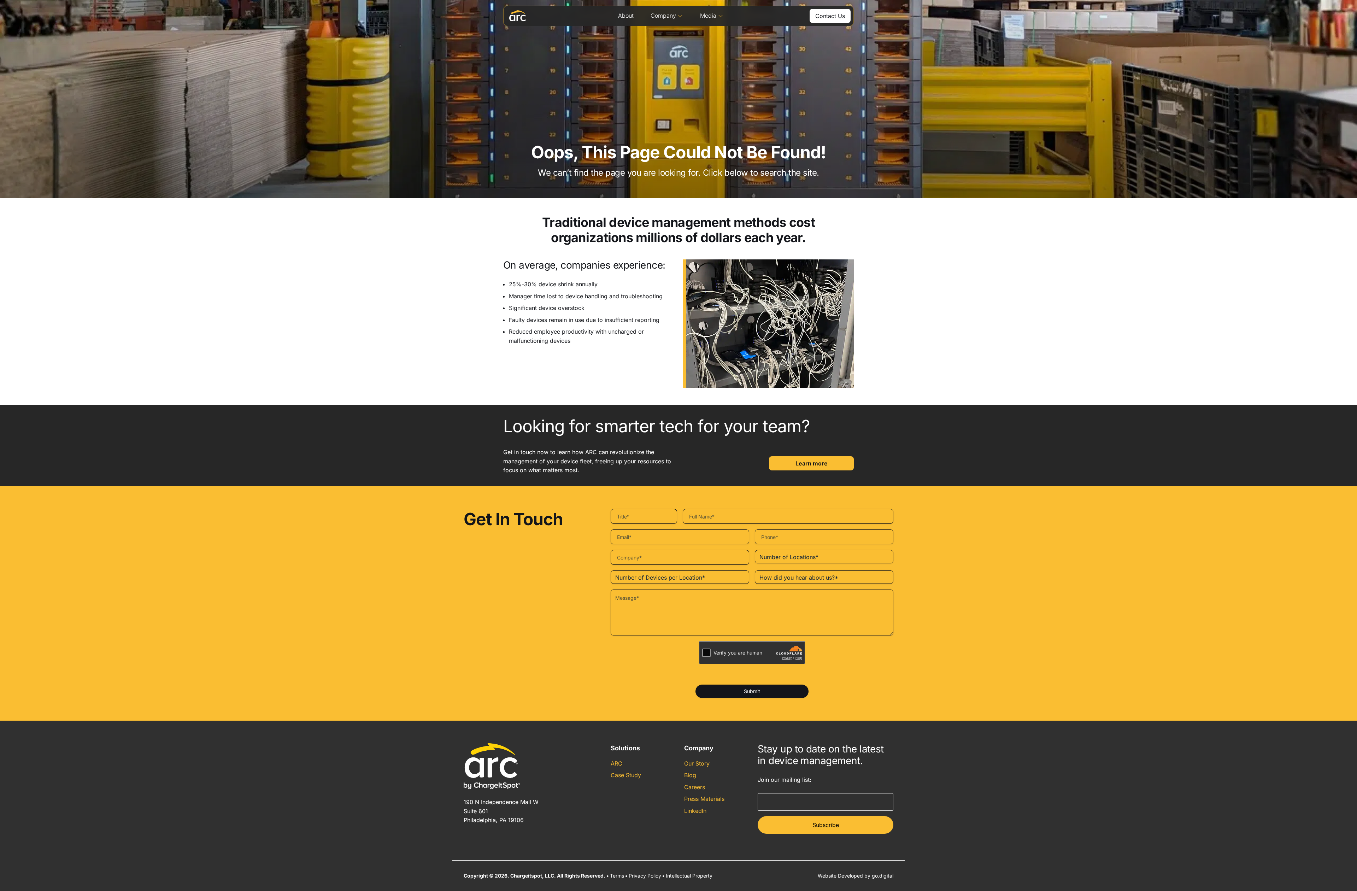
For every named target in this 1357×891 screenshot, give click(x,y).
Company (663, 15)
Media (708, 15)
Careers (694, 787)
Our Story (697, 763)
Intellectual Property (689, 876)
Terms (617, 876)
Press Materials (704, 798)
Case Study (626, 775)
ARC (616, 763)
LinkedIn (695, 810)
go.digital (882, 876)
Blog (690, 775)
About (626, 15)
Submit (752, 691)
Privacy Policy (645, 876)
